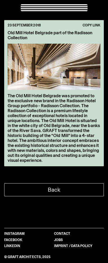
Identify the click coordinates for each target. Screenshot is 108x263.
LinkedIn (12, 246)
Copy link (91, 25)
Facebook (13, 240)
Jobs (58, 240)
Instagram (14, 234)
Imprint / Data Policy (73, 246)
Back (54, 189)
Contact (62, 234)
